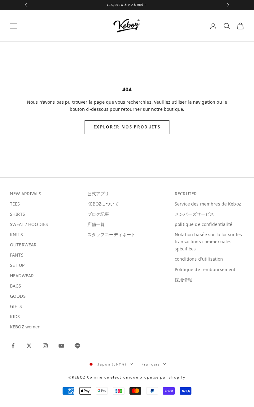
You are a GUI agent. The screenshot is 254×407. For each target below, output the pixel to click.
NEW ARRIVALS (25, 194)
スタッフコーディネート (111, 234)
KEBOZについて (103, 204)
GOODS (18, 296)
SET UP (17, 265)
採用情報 (183, 280)
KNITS (16, 234)
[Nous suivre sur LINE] (77, 346)
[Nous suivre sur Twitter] (29, 346)
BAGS (15, 286)
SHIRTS (17, 214)
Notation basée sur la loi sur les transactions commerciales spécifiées (208, 242)
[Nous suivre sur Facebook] (13, 346)
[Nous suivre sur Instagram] (45, 346)
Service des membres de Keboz (208, 204)
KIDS (15, 316)
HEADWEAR (22, 276)
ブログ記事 (98, 214)
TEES (15, 204)
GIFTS (16, 306)
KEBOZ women (25, 327)
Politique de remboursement (205, 269)
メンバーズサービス (194, 214)
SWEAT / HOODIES (29, 224)
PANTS (17, 255)
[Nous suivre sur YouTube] (61, 346)
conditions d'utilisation (199, 259)
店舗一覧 (96, 224)
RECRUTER (186, 194)
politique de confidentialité (203, 224)
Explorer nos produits (127, 127)
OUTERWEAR (23, 245)
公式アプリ (98, 194)
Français (151, 364)
